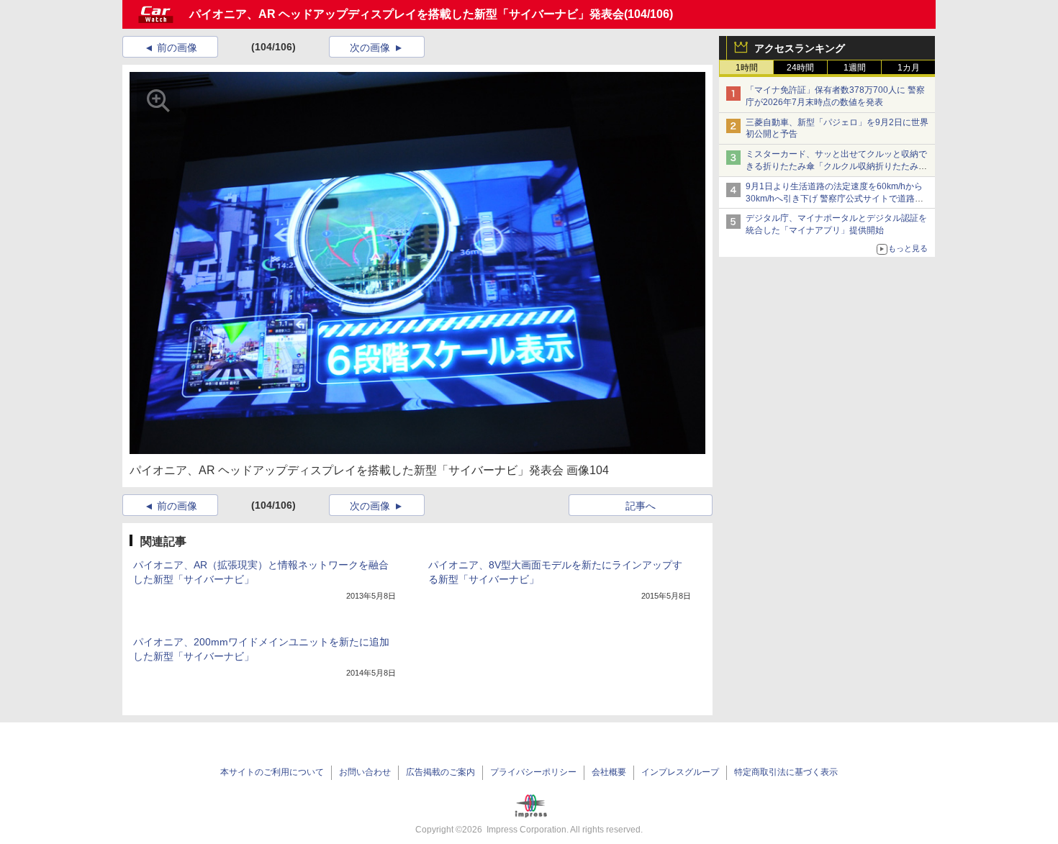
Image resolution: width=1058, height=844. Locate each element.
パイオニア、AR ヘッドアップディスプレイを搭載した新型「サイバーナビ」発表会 (406, 14)
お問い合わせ (365, 772)
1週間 (855, 68)
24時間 (800, 68)
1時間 (747, 68)
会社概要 (609, 772)
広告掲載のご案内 (440, 772)
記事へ (640, 506)
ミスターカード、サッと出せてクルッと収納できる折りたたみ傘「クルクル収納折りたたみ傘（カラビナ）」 (836, 166)
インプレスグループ (680, 772)
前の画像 (177, 47)
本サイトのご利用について (272, 772)
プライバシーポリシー (533, 772)
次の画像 (370, 47)
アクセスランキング (799, 48)
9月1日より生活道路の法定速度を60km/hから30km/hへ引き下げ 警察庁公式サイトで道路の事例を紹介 (834, 198)
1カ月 (909, 68)
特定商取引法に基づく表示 (786, 772)
